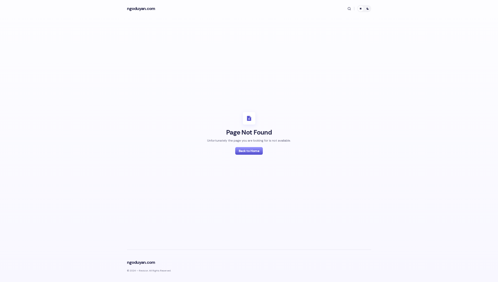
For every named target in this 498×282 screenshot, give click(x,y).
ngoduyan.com (141, 8)
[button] (349, 8)
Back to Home (249, 151)
